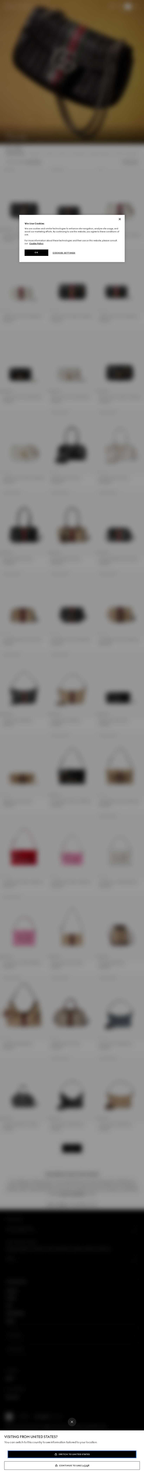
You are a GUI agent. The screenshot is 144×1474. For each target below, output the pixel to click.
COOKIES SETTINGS (64, 253)
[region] (72, 238)
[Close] (72, 1422)
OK (36, 252)
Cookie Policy (36, 243)
